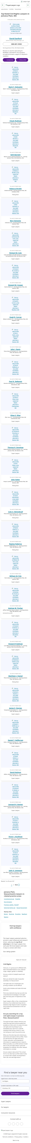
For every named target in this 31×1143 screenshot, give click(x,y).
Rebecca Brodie (15, 188)
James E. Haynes (15, 708)
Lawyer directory (4, 9)
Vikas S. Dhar (15, 415)
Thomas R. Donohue (15, 447)
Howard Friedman (15, 644)
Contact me (10, 60)
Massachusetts (18, 9)
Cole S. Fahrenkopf (15, 512)
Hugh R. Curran (16, 317)
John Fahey (15, 479)
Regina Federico (15, 544)
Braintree (11, 914)
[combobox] (15, 1081)
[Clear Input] (27, 1081)
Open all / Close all (21, 960)
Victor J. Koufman (15, 836)
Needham (24, 914)
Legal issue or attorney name (9, 1078)
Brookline (18, 914)
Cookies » (26, 1137)
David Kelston (15, 772)
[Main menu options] (3, 5)
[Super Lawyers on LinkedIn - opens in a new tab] (21, 1123)
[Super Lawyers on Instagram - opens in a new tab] (13, 1123)
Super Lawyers (6, 1101)
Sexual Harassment (22, 908)
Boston (6, 914)
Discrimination (8, 902)
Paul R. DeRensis (15, 381)
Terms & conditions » (8, 1137)
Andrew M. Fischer (15, 608)
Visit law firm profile (7, 613)
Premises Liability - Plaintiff (11, 905)
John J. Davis (15, 349)
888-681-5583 (16, 44)
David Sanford (15, 38)
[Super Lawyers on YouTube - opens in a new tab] (17, 1123)
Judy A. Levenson (15, 870)
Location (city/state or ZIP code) (9, 1085)
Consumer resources (8, 1113)
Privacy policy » (19, 1137)
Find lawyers (15, 1093)
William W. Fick (15, 576)
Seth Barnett (15, 155)
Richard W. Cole (15, 253)
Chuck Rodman (15, 121)
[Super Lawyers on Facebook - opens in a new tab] (9, 1123)
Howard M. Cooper (15, 285)
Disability (17, 899)
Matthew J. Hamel (15, 676)
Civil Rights (11, 9)
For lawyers (5, 1107)
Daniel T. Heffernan (15, 740)
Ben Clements (15, 221)
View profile (23, 60)
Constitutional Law (9, 899)
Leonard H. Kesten (15, 804)
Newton (6, 917)
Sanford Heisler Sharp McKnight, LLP (15, 40)
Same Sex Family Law (9, 908)
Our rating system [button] (9, 952)
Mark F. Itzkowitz (15, 87)
